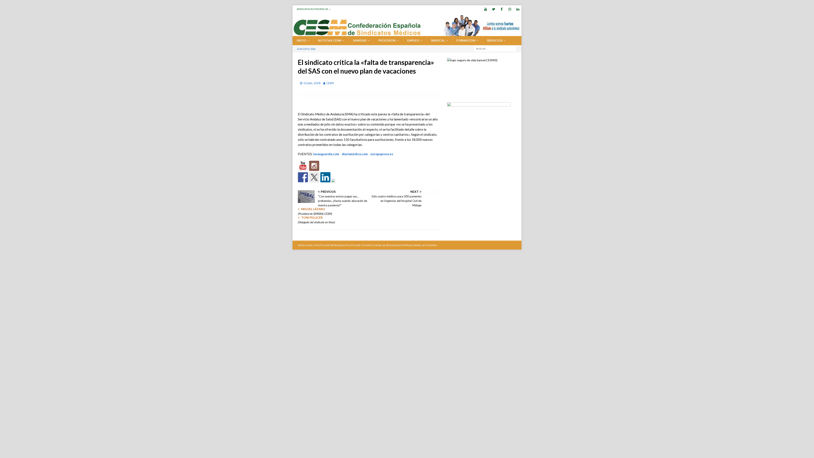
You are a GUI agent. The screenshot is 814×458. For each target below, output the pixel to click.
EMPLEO (413, 40)
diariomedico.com (355, 154)
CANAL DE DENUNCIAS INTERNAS (392, 245)
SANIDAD (360, 40)
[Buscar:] (495, 48)
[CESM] (314, 166)
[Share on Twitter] (314, 177)
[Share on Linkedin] (325, 177)
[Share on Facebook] (303, 177)
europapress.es (381, 154)
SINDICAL (438, 40)
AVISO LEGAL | (306, 245)
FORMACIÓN (465, 40)
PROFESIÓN (387, 40)
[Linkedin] (517, 9)
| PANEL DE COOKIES (424, 245)
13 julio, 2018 (312, 83)
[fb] (501, 9)
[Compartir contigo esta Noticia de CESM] (337, 184)
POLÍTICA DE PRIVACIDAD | (330, 245)
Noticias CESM (329, 40)
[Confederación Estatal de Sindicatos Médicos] (407, 33)
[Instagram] (509, 9)
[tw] (493, 9)
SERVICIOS (494, 40)
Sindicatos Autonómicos (312, 9)
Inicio (301, 40)
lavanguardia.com (326, 154)
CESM (330, 83)
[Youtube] (485, 9)
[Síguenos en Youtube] (303, 166)
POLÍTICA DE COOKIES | (359, 245)
